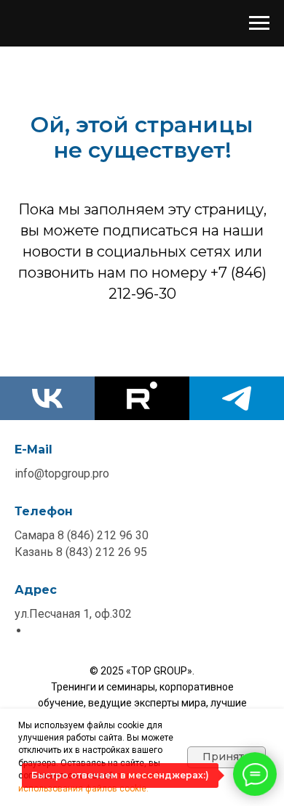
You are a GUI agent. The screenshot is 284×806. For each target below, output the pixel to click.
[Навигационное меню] (259, 23)
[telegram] (236, 398)
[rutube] (142, 398)
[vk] (47, 398)
